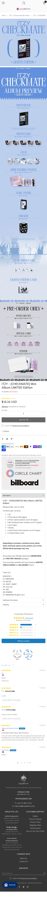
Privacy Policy (35, 822)
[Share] (3, 439)
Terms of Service (35, 819)
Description (7, 495)
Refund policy (35, 828)
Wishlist (6, 431)
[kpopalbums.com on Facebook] (19, 887)
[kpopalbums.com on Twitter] (23, 887)
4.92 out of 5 (29, 618)
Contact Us (23, 861)
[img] (6, 670)
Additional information (10, 600)
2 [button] (21, 762)
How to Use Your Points (35, 831)
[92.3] (17, 654)
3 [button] (24, 762)
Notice (35, 816)
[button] (6, 398)
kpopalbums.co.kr (23, 794)
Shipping (5, 407)
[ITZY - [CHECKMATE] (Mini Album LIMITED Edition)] (23, 42)
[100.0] (28, 654)
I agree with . (16, 425)
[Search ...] (24, 2)
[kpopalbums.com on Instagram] (27, 887)
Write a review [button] (23, 641)
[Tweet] (7, 439)
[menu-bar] (3, 3)
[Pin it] (12, 439)
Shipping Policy (35, 825)
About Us (23, 858)
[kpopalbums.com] (23, 9)
